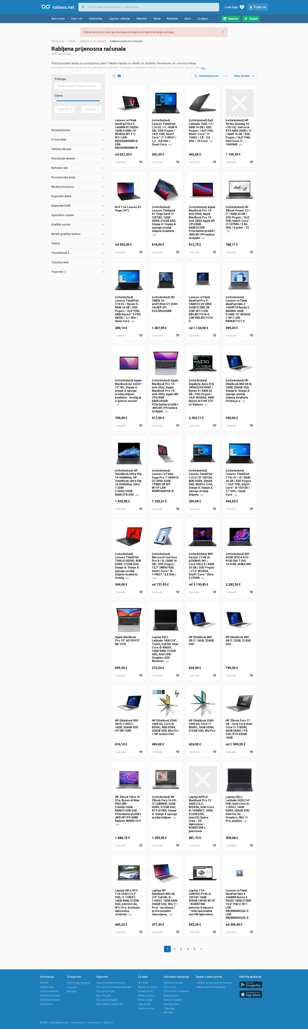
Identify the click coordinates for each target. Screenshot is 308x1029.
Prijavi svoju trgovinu (78, 982)
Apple (189, 67)
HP (169, 67)
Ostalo (72, 41)
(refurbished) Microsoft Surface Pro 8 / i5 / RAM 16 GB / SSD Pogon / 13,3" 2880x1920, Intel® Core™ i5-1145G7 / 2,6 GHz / (164, 566)
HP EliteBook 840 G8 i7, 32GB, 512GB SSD (238, 640)
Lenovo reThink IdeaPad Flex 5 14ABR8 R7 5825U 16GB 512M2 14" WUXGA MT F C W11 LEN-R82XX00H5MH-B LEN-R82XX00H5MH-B (126, 134)
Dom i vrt (76, 18)
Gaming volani (171, 1004)
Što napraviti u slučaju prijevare (113, 987)
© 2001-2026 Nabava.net (54, 1022)
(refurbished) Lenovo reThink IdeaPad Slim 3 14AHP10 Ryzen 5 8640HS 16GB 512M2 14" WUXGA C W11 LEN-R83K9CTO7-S (238, 309)
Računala (172, 18)
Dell (174, 67)
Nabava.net (57, 41)
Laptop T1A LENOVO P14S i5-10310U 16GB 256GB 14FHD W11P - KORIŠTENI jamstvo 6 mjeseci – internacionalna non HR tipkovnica (202, 902)
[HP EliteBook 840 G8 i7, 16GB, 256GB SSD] (203, 620)
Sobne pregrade (173, 999)
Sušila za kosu (146, 1008)
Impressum (46, 1004)
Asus (181, 67)
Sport (187, 18)
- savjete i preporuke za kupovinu (214, 982)
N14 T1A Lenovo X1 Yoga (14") (128, 208)
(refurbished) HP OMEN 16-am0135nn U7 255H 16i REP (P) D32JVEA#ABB (164, 304)
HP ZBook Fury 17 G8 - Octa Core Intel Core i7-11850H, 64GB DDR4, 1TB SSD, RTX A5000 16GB (239, 729)
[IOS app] (250, 994)
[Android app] (250, 984)
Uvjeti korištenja (49, 991)
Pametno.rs (77, 1022)
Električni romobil (173, 982)
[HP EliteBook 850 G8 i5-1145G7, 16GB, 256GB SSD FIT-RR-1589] (129, 703)
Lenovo (161, 67)
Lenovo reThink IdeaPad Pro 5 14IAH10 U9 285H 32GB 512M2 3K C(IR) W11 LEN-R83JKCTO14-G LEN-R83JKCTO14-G (201, 309)
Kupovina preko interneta (110, 982)
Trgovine (72, 987)
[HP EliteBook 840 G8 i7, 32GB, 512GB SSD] (240, 620)
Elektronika (95, 18)
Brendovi (72, 991)
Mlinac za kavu (146, 995)
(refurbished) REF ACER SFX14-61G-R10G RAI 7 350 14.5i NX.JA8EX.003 (238, 559)
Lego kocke (144, 1004)
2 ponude (120, 162)
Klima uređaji (145, 999)
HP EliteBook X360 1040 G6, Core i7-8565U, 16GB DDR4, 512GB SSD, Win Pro (202, 726)
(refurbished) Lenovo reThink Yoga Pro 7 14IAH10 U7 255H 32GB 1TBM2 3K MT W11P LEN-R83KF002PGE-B (165, 481)
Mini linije (143, 982)
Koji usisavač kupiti (106, 999)
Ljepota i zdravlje (119, 18)
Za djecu (202, 18)
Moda (156, 18)
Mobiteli (142, 18)
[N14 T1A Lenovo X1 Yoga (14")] (129, 190)
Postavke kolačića (50, 999)
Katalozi (233, 18)
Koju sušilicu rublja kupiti (109, 1004)
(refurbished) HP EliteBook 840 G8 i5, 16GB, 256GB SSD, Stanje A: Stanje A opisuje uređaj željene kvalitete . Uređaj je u (239, 396)
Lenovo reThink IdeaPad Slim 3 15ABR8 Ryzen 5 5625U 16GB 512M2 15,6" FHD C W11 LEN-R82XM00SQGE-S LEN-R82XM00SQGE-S (238, 904)
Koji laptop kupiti (105, 991)
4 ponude (231, 932)
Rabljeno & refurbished (93, 41)
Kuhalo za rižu (146, 991)
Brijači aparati (171, 995)
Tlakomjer (169, 1008)
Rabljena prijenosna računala (126, 41)
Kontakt (44, 982)
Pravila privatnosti (50, 995)
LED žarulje (170, 987)
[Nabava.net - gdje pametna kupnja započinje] (57, 7)
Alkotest (168, 1012)
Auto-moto (58, 18)
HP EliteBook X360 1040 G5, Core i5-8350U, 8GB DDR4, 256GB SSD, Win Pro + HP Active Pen (165, 727)
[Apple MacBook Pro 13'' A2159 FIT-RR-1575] (129, 620)
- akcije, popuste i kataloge (210, 987)
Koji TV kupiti (103, 995)
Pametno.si (94, 1022)
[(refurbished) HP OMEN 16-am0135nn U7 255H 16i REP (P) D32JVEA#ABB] (166, 280)
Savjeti (253, 18)
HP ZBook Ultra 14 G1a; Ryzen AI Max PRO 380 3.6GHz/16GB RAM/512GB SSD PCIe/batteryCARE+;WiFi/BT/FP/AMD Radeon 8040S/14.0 (128, 814)
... (215, 18)
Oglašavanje (47, 987)
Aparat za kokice (147, 987)
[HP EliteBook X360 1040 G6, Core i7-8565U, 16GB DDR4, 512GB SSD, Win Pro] (203, 703)
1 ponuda (157, 162)
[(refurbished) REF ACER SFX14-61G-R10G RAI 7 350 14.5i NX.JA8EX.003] (240, 536)
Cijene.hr (108, 1022)
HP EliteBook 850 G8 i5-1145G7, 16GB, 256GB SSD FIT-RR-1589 (126, 726)
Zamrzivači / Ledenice (176, 991)
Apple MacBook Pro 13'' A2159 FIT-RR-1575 (127, 640)
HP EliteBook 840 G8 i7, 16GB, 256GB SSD (201, 640)
